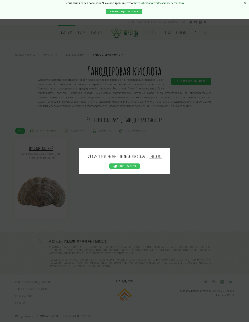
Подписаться (126, 166)
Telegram (155, 156)
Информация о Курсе (124, 11)
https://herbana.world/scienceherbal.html (159, 3)
